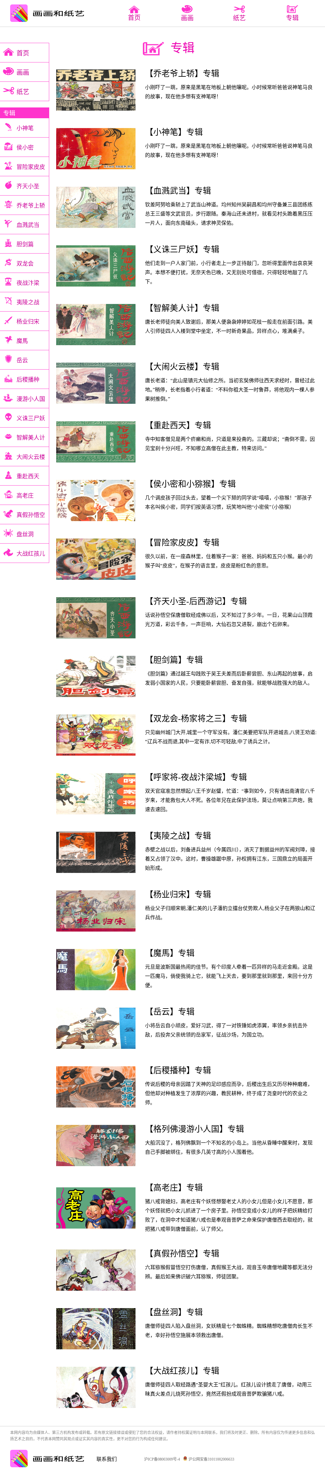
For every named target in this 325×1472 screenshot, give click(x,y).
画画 (23, 72)
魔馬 (22, 341)
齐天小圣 (28, 186)
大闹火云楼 (31, 457)
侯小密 (25, 148)
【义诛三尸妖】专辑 (182, 249)
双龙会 (25, 264)
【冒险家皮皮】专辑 (182, 542)
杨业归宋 (28, 322)
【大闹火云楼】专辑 (182, 366)
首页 (134, 17)
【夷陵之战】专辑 (178, 836)
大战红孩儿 (31, 554)
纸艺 (23, 91)
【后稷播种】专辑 (178, 1070)
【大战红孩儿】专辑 (182, 1371)
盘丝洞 (25, 534)
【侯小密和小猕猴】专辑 (190, 484)
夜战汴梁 (28, 283)
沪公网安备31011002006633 (211, 1459)
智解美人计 (31, 438)
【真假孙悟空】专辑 (182, 1253)
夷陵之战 (28, 302)
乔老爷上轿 (31, 206)
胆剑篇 (25, 244)
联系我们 (106, 1459)
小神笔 (25, 128)
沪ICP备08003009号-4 (162, 1459)
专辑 (9, 113)
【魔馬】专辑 (170, 953)
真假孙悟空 (31, 515)
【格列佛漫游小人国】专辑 (194, 1129)
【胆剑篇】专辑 (174, 660)
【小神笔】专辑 (174, 132)
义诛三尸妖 (31, 418)
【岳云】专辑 (170, 1012)
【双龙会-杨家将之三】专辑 (196, 718)
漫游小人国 (31, 399)
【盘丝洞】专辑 (174, 1312)
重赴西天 (28, 476)
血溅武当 (28, 225)
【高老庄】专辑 (174, 1187)
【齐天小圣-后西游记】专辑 (196, 601)
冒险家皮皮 (31, 167)
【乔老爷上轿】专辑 (182, 73)
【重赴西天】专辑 (178, 425)
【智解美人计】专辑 (182, 308)
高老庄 (25, 496)
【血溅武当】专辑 (178, 191)
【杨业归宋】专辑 (178, 894)
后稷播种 (28, 380)
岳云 (22, 360)
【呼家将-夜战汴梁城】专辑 (196, 777)
